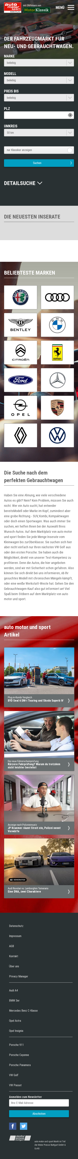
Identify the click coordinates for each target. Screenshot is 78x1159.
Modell (10, 73)
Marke (9, 56)
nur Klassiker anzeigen (19, 150)
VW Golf (13, 1075)
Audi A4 (13, 990)
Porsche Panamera (20, 1065)
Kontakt (13, 956)
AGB (11, 946)
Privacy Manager (18, 976)
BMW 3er (14, 1000)
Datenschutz (16, 926)
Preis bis (11, 91)
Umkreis (10, 126)
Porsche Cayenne (19, 1055)
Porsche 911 (16, 1045)
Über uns (14, 966)
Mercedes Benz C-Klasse (23, 1010)
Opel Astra (15, 1020)
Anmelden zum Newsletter (25, 1097)
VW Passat (15, 1085)
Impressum (15, 936)
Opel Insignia (16, 1031)
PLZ (7, 108)
